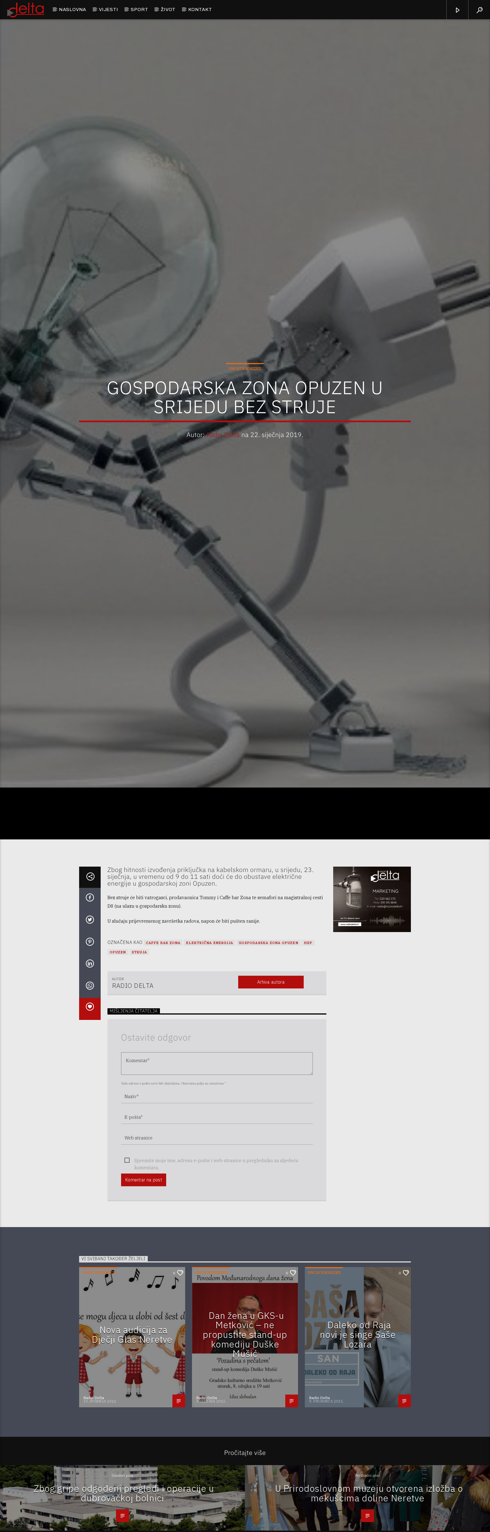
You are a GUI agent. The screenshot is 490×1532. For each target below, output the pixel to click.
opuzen (118, 1003)
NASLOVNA (72, 9)
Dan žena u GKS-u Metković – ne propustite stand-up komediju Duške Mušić (245, 1386)
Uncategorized (244, 392)
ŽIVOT (168, 9)
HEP (308, 994)
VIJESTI (108, 9)
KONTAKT (200, 9)
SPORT (139, 9)
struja (139, 1003)
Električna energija (209, 994)
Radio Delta (223, 458)
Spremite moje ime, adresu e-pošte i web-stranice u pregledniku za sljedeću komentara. (216, 1212)
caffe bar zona (163, 994)
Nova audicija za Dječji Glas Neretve (132, 1386)
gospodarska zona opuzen (268, 994)
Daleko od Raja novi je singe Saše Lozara (358, 1386)
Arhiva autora (271, 1034)
